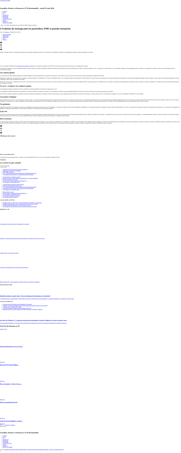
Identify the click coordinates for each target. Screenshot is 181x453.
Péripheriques (6, 35)
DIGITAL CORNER (7, 22)
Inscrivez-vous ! (3, 329)
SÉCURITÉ (5, 17)
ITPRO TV (5, 21)
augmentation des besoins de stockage (25, 66)
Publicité (12, 449)
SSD (4, 38)
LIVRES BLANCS (7, 19)
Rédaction (7, 449)
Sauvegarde (5, 37)
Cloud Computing (7, 34)
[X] (90, 47)
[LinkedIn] (90, 45)
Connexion (7, 425)
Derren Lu (7, 32)
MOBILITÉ (5, 16)
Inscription (12, 425)
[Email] (90, 49)
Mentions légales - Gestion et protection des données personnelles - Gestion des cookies (38, 449)
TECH (4, 20)
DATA (4, 12)
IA (3, 13)
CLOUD (5, 11)
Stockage (5, 39)
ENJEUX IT (6, 15)
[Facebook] (90, 42)
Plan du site (60, 449)
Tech (2, 25)
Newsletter (16, 449)
